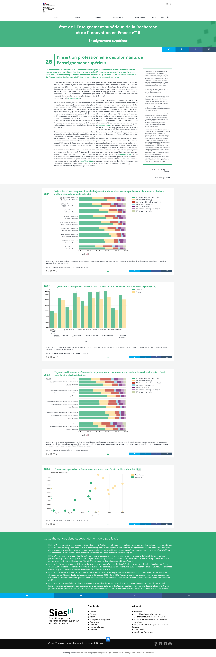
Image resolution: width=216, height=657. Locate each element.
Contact (93, 630)
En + (154, 17)
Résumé (97, 17)
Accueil (93, 612)
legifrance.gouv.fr (99, 653)
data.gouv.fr (130, 653)
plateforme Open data (143, 632)
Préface (77, 17)
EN (171, 4)
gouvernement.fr (116, 653)
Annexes (93, 625)
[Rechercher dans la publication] (168, 18)
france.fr (140, 653)
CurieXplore (139, 630)
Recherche (94, 622)
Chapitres (117, 17)
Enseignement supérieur (100, 619)
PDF (162, 17)
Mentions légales (97, 627)
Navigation (138, 17)
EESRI (56, 17)
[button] (54, 271)
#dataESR (138, 612)
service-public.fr (84, 653)
